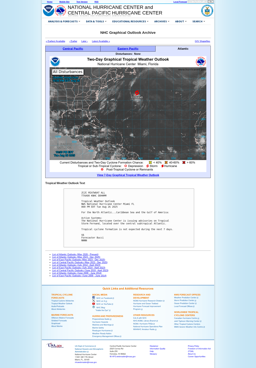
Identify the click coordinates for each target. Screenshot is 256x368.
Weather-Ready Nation (101, 333)
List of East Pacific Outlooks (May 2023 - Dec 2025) (78, 259)
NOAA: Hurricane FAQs (143, 323)
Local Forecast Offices (183, 306)
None (137, 53)
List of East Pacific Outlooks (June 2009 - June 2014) (79, 275)
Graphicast (55, 323)
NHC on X (100, 301)
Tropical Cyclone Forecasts (62, 296)
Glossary (153, 353)
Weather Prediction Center (185, 297)
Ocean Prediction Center (184, 303)
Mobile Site (64, 2)
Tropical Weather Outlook (61, 303)
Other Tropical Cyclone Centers (187, 324)
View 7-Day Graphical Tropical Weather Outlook (128, 175)
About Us (192, 353)
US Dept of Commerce (84, 346)
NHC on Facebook (103, 298)
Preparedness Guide (100, 319)
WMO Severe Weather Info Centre (188, 326)
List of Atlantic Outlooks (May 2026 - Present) (75, 254)
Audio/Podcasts (57, 306)
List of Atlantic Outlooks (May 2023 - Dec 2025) (76, 257)
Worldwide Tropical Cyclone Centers (186, 313)
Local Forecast (180, 2)
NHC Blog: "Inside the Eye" (100, 309)
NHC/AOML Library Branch (144, 320)
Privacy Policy (193, 346)
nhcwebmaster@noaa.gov (86, 362)
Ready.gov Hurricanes (101, 330)
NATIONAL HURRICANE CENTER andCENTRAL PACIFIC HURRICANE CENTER (115, 10)
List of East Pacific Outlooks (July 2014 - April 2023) (78, 267)
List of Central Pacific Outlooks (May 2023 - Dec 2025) (79, 262)
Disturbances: (124, 53)
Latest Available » (101, 41)
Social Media (99, 294)
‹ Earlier (73, 41)
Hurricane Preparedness (107, 316)
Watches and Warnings (101, 324)
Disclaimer (154, 346)
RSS (96, 2)
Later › (84, 41)
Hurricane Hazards (100, 322)
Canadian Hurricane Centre (185, 318)
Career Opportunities (196, 356)
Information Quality (157, 348)
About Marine (57, 326)
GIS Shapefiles (202, 41)
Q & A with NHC (140, 318)
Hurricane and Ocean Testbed (145, 303)
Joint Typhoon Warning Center (186, 321)
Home (49, 2)
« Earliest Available (55, 41)
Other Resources (143, 315)
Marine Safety (98, 327)
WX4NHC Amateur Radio (143, 329)
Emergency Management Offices (105, 336)
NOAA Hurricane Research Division (147, 300)
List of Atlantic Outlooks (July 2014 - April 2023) (76, 265)
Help (152, 351)
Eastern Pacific (128, 48)
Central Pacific (73, 48)
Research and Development (141, 296)
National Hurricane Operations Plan (147, 326)
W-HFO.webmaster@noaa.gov (122, 356)
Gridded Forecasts (59, 320)
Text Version (82, 2)
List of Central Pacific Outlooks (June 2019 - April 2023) (80, 270)
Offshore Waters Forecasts (62, 317)
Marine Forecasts (62, 314)
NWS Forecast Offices (187, 294)
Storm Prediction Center (184, 300)
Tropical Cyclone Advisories (62, 300)
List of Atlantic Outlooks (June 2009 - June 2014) (77, 273)
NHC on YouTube (103, 304)
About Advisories (58, 309)
